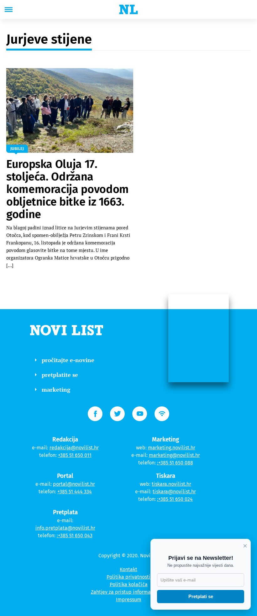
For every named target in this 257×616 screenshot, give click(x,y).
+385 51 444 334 (74, 492)
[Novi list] (128, 9)
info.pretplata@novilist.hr (65, 528)
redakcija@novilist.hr (74, 448)
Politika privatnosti (128, 577)
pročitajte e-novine (68, 360)
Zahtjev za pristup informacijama (128, 592)
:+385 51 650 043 (74, 535)
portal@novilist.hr (74, 484)
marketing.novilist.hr (171, 448)
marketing (56, 389)
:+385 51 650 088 (175, 463)
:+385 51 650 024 (175, 499)
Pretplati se (200, 596)
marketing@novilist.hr (174, 455)
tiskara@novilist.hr (174, 492)
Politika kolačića (129, 584)
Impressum (128, 600)
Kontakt (128, 569)
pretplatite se (60, 374)
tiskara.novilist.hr (171, 484)
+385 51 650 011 (75, 455)
